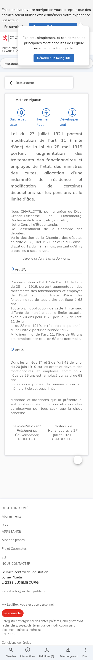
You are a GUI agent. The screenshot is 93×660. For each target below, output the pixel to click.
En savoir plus (15, 26)
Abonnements (11, 516)
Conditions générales (16, 643)
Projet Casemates (14, 549)
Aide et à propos (13, 540)
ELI (4, 557)
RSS (5, 525)
